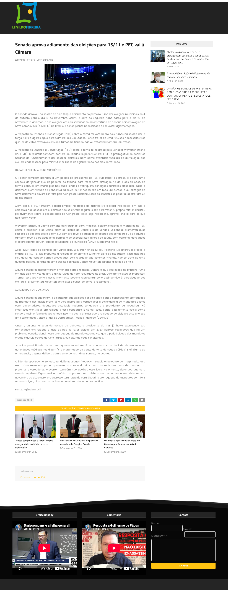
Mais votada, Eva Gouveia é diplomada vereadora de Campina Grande (79, 442)
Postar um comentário (33, 477)
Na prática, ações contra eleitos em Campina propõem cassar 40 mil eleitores (122, 444)
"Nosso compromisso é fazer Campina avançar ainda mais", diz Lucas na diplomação (34, 444)
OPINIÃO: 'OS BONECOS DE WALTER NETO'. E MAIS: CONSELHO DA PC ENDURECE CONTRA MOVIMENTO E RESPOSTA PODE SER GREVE (189, 94)
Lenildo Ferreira (26, 59)
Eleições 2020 (24, 400)
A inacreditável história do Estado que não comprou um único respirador (188, 75)
